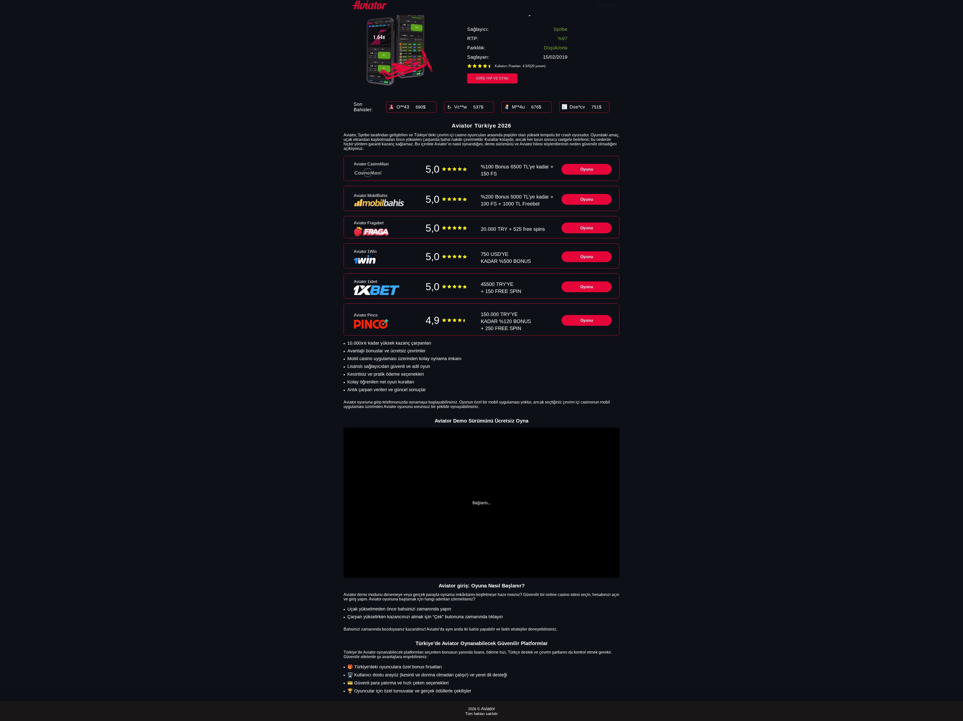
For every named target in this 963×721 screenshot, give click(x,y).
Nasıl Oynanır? (608, 5)
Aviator (488, 708)
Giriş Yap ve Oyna (492, 78)
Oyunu (586, 169)
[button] (954, 692)
